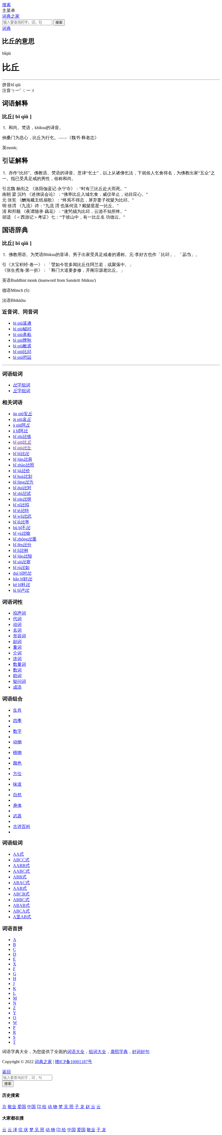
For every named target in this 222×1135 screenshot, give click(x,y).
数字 (17, 731)
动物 (17, 742)
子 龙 (79, 1106)
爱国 (21, 1106)
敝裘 (22, 346)
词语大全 (75, 1051)
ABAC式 (21, 882)
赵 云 (90, 1106)
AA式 (18, 854)
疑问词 (19, 681)
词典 (6, 28)
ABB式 (20, 877)
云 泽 (12, 1129)
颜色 (17, 763)
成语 (17, 687)
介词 (17, 653)
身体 (17, 805)
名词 (17, 630)
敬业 (12, 1106)
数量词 (19, 664)
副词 (17, 641)
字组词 (21, 385)
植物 (17, 752)
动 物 (52, 1106)
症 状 (23, 1129)
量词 (17, 647)
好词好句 (140, 1051)
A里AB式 (22, 917)
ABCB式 (21, 894)
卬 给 (42, 1106)
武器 (17, 816)
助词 (17, 675)
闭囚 (22, 357)
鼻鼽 (22, 334)
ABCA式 (21, 911)
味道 (17, 784)
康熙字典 (119, 1051)
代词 (17, 618)
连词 (17, 658)
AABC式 (21, 871)
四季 (17, 720)
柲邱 (22, 329)
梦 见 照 (66, 1106)
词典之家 (10, 16)
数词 (17, 670)
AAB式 (20, 888)
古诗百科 (21, 826)
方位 (17, 773)
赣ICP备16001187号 (73, 1061)
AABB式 (21, 865)
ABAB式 (21, 905)
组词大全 (97, 1051)
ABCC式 (21, 860)
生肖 (17, 710)
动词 (17, 624)
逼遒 (22, 323)
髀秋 (22, 340)
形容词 (19, 636)
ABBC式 (21, 899)
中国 (31, 1106)
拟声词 (19, 613)
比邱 (22, 351)
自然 (17, 794)
